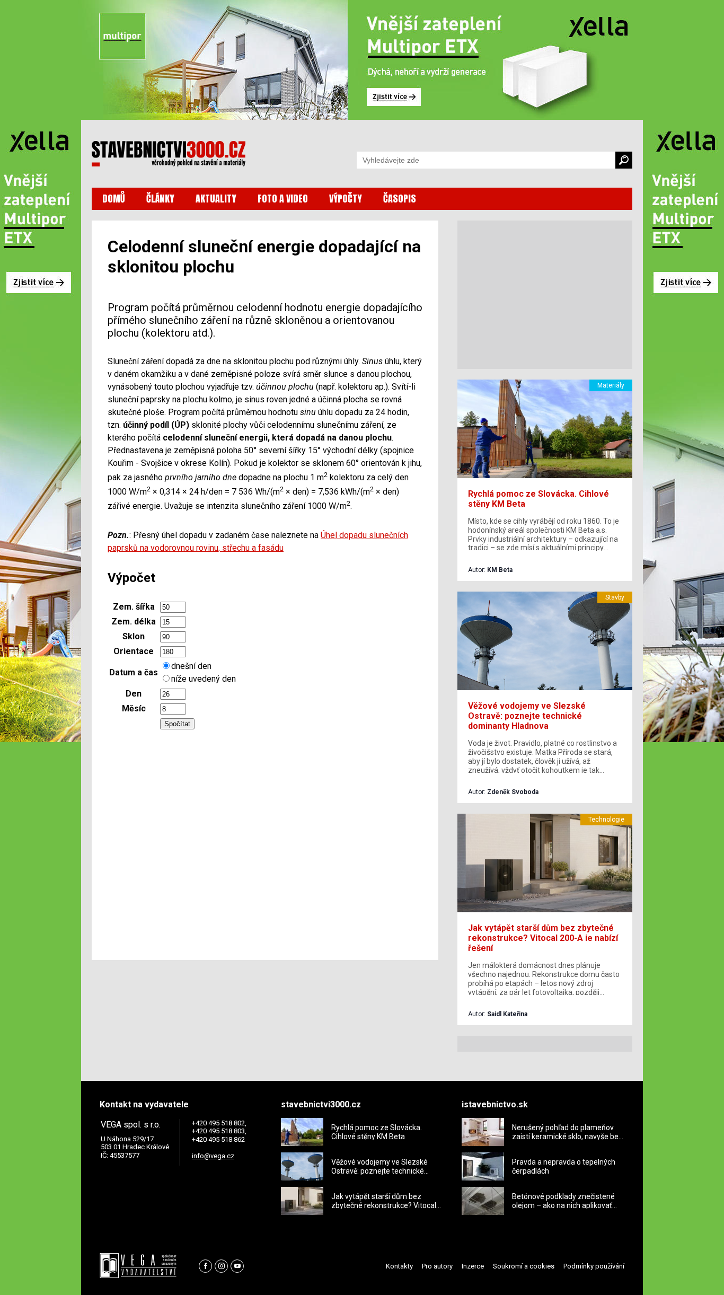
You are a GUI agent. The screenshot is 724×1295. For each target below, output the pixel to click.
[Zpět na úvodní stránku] (168, 153)
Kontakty (399, 1266)
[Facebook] (205, 1266)
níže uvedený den (203, 679)
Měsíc (134, 708)
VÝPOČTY (345, 198)
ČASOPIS (399, 198)
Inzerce (473, 1266)
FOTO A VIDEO (283, 198)
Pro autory (437, 1266)
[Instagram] (221, 1266)
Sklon (133, 636)
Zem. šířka (134, 607)
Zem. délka (133, 621)
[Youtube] (237, 1266)
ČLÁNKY (160, 198)
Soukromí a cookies (523, 1266)
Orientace (133, 651)
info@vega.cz (213, 1156)
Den (134, 694)
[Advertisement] (265, 841)
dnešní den (191, 666)
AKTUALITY (216, 198)
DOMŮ (113, 198)
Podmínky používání (593, 1266)
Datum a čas (133, 672)
